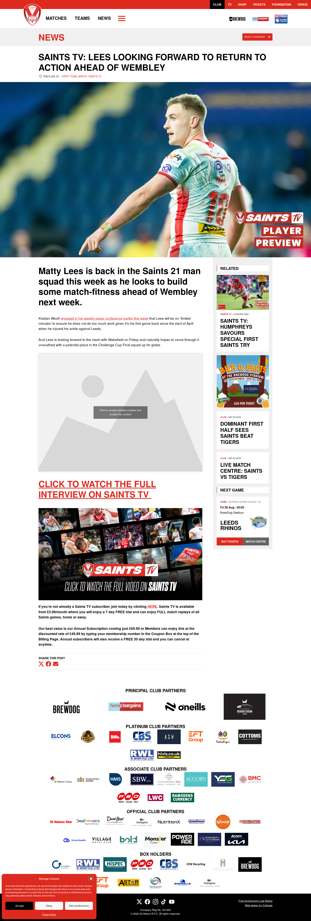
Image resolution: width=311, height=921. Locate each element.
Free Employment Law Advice (255, 901)
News (104, 18)
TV (230, 4)
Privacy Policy (49, 914)
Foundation (281, 4)
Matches (56, 18)
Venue (303, 4)
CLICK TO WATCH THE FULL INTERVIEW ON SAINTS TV (97, 488)
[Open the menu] (121, 19)
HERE (152, 606)
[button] (91, 878)
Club (217, 4)
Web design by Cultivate (258, 905)
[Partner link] (66, 707)
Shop (242, 4)
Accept (19, 905)
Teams (82, 18)
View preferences (79, 905)
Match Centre (256, 541)
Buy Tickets (229, 541)
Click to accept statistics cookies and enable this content (120, 412)
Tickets (259, 4)
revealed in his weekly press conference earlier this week (104, 318)
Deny (49, 905)
